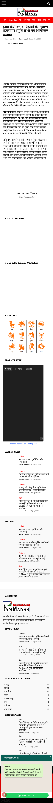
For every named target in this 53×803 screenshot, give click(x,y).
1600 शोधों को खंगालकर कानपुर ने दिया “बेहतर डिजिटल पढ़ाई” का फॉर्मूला (33, 741)
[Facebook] (22, 3)
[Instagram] (27, 3)
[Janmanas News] (5, 44)
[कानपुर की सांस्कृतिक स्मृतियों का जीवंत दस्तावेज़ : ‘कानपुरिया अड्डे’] (10, 489)
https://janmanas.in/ (26, 197)
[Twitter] (37, 3)
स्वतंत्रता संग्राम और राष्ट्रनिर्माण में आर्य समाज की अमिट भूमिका (34, 475)
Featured (7, 35)
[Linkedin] (32, 3)
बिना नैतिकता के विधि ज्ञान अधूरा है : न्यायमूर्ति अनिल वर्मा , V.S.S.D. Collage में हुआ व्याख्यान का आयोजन (34, 504)
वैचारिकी (21, 456)
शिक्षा (20, 498)
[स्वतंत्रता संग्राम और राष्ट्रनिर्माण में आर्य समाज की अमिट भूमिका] (10, 476)
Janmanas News (16, 43)
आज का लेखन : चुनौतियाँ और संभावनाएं (31, 460)
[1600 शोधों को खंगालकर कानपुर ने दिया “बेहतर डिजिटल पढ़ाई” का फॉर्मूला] (10, 741)
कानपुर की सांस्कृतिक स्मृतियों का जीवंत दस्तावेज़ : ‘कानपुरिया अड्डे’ (32, 489)
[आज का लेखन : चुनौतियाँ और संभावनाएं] (10, 461)
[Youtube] (42, 3)
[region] (26, 239)
